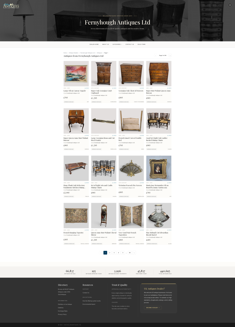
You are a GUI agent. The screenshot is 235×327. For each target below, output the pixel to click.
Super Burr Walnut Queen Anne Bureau (158, 92)
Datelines (60, 307)
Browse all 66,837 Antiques (66, 289)
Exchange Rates (62, 311)
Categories (117, 44)
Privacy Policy (62, 314)
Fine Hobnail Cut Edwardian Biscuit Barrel (157, 233)
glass (169, 243)
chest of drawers (139, 101)
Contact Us (129, 44)
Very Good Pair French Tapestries (127, 233)
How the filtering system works (92, 301)
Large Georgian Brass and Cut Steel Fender (103, 139)
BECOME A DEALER (152, 307)
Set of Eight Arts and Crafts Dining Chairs (101, 186)
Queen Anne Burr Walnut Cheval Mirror (103, 233)
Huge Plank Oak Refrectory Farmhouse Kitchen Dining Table (74, 187)
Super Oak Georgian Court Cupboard (101, 92)
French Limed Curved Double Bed (130, 139)
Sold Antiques (62, 294)
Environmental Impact (89, 304)
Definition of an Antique (65, 304)
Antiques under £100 (64, 292)
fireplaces (113, 149)
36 (130, 252)
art (88, 101)
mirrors (114, 243)
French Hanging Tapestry (73, 232)
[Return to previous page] (230, 5)
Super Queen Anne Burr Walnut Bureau (76, 139)
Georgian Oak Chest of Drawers (131, 91)
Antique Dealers (73, 53)
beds (142, 149)
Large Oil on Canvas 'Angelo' (75, 91)
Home (65, 53)
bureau (169, 101)
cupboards (113, 101)
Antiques (99, 53)
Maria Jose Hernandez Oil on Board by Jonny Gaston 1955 (157, 186)
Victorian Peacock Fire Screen (130, 185)
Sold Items (141, 44)
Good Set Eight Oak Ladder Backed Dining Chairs (156, 139)
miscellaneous (85, 243)
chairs (169, 149)
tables (87, 196)
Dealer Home (94, 44)
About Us (105, 44)
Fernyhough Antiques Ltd (87, 53)
